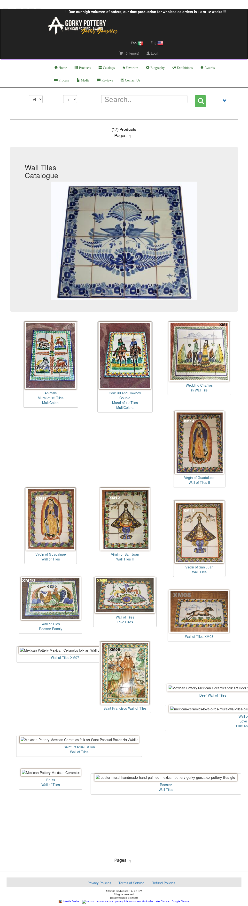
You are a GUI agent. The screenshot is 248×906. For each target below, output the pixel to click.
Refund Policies (163, 882)
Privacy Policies (99, 882)
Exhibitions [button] (184, 68)
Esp (134, 42)
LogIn (155, 53)
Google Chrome (179, 901)
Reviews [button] (107, 80)
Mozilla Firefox (70, 901)
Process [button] (63, 80)
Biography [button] (157, 68)
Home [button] (62, 68)
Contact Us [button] (132, 80)
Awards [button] (209, 68)
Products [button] (84, 68)
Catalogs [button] (108, 68)
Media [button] (84, 80)
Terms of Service (131, 882)
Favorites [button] (132, 68)
